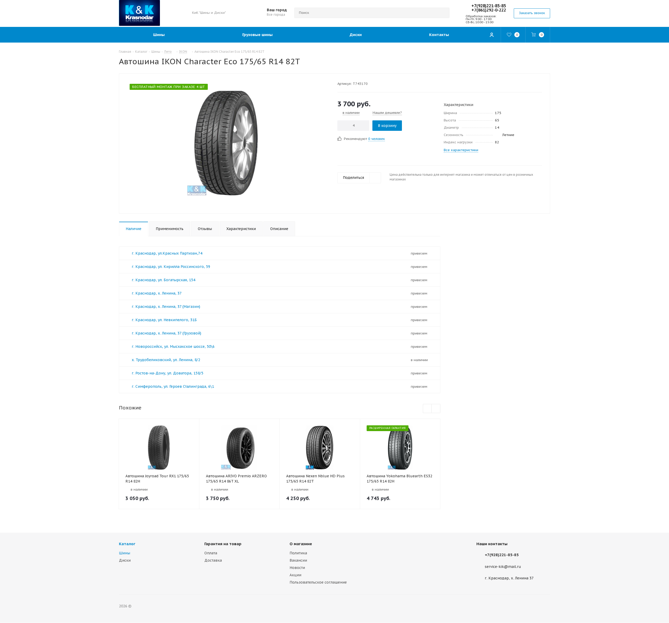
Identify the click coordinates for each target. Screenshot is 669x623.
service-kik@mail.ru (503, 566)
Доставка (213, 560)
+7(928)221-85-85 (488, 5)
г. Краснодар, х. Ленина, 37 (157, 293)
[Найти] (443, 13)
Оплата (210, 553)
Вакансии (298, 560)
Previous (427, 408)
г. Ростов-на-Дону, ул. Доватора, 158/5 (167, 373)
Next (436, 408)
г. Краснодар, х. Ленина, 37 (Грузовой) (166, 333)
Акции (295, 575)
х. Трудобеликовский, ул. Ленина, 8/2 (166, 359)
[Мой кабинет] (491, 35)
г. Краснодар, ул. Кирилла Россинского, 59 (171, 266)
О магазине (301, 543)
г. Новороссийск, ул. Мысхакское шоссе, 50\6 (173, 346)
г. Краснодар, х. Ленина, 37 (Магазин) (166, 306)
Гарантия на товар (222, 543)
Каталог (127, 543)
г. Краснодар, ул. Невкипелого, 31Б (164, 320)
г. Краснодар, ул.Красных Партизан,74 (167, 253)
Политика (298, 553)
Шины (124, 553)
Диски (125, 560)
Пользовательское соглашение (318, 582)
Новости (297, 567)
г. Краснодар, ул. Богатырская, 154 (163, 280)
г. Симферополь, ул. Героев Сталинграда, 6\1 (173, 386)
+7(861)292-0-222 (488, 10)
